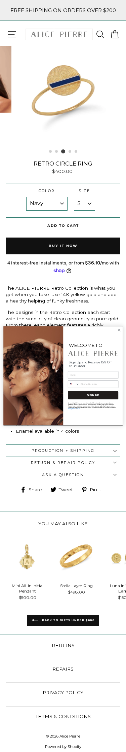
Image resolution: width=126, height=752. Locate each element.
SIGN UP (93, 395)
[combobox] (73, 384)
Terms (78, 408)
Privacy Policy (71, 408)
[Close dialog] (119, 330)
